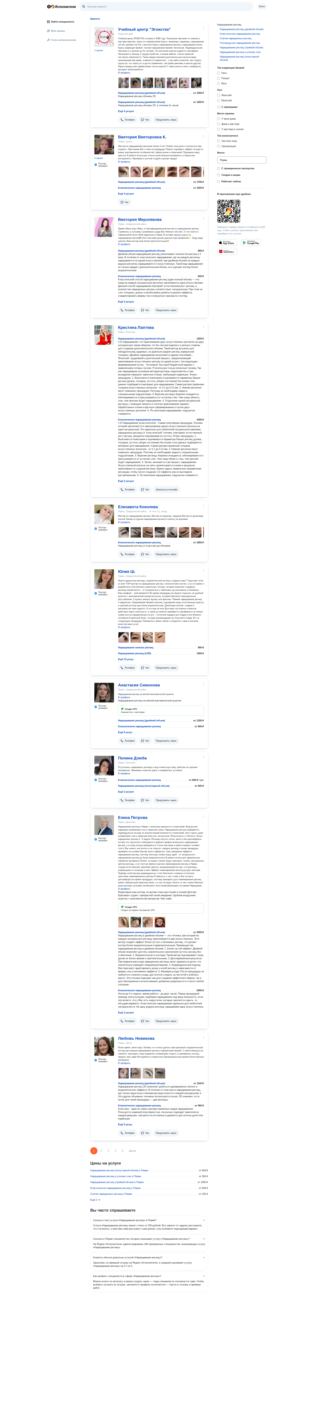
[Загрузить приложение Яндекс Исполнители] (242, 211)
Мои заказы (58, 30)
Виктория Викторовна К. (142, 137)
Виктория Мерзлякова (140, 219)
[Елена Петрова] (104, 825)
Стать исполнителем (63, 40)
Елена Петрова (132, 817)
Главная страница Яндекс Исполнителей (61, 6)
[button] (127, 119)
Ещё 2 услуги (126, 301)
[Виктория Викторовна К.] (104, 144)
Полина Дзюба (132, 758)
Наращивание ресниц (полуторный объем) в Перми (119, 1170)
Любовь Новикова (136, 1038)
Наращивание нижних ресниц (135, 647)
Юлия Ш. (126, 571)
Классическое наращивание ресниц (139, 187)
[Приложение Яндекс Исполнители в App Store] (227, 242)
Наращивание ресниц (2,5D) (134, 653)
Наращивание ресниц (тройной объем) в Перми (117, 1182)
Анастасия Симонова (139, 685)
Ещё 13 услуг (126, 659)
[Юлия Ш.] (104, 579)
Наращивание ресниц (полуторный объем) (144, 785)
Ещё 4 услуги (126, 111)
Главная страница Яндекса (49, 6)
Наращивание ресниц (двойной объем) (141, 92)
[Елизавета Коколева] (104, 514)
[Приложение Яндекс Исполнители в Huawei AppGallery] (227, 251)
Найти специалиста (62, 21)
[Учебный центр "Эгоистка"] (104, 37)
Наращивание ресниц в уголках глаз (240, 52)
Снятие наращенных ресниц (236, 38)
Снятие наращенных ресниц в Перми (111, 1193)
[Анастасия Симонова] (104, 692)
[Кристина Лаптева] (104, 335)
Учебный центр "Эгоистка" (144, 29)
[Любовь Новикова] (104, 1046)
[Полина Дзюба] (104, 765)
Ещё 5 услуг (125, 1124)
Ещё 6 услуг (125, 732)
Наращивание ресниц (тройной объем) (241, 47)
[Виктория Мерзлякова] (104, 227)
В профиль (124, 72)
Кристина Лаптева (136, 327)
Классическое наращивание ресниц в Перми (115, 1188)
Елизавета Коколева (138, 507)
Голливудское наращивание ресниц (240, 42)
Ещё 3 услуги (126, 791)
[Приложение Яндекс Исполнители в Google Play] (251, 242)
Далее (132, 1150)
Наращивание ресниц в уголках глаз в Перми (115, 1176)
